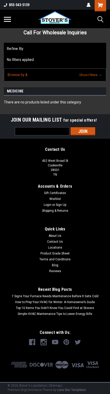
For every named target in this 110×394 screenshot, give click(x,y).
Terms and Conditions (55, 259)
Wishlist (55, 199)
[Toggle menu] (7, 19)
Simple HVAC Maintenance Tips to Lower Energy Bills (55, 314)
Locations (55, 247)
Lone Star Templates (71, 390)
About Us (55, 236)
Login (47, 205)
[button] (55, 74)
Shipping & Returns (55, 210)
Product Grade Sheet (55, 253)
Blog (55, 265)
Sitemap (55, 385)
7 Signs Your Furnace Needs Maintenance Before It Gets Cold (55, 296)
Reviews (55, 271)
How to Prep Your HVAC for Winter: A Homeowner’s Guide (55, 302)
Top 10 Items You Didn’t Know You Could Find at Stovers (55, 308)
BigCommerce (31, 390)
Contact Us (55, 241)
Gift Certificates (55, 193)
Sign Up (61, 205)
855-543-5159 (19, 5)
